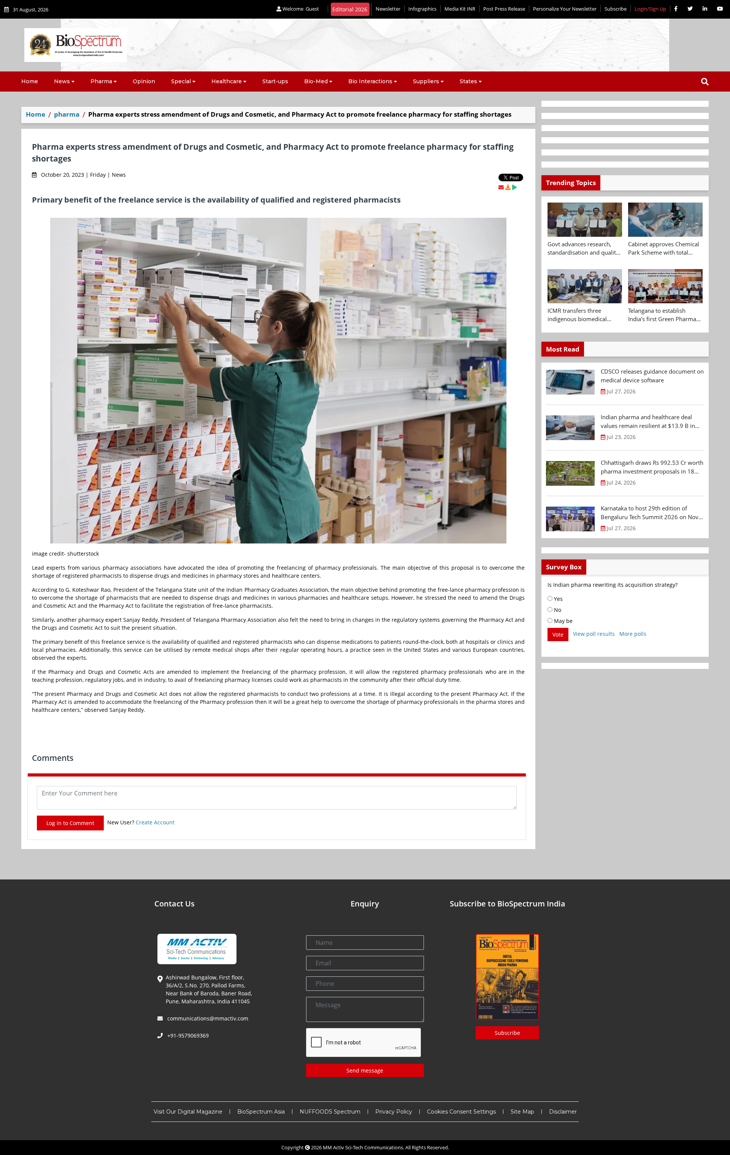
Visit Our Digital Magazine (188, 1111)
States (468, 81)
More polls (632, 633)
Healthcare (226, 81)
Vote (557, 634)
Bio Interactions (370, 81)
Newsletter (388, 8)
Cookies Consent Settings (461, 1111)
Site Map (522, 1111)
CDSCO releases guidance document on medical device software (652, 376)
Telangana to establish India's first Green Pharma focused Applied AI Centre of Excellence (665, 315)
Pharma (101, 81)
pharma (66, 114)
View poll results (594, 633)
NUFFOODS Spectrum (330, 1111)
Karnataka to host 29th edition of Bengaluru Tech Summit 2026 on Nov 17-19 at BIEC (649, 512)
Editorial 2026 (349, 9)
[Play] (514, 187)
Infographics (422, 8)
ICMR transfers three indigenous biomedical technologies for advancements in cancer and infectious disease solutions (585, 315)
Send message (364, 1070)
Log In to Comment (70, 823)
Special (181, 81)
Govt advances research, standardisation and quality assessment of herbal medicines (583, 248)
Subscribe (616, 8)
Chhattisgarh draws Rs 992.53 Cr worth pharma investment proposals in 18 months (652, 467)
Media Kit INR (459, 8)
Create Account (155, 822)
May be (562, 620)
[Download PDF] (508, 187)
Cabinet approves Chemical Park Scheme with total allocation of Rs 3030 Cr (663, 248)
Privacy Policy (393, 1111)
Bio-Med (316, 81)
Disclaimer (563, 1111)
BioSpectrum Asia (261, 1111)
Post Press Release (504, 8)
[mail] (501, 187)
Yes (557, 598)
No (556, 609)
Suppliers (426, 81)
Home (29, 81)
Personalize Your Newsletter (565, 8)
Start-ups (275, 81)
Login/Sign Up (650, 8)
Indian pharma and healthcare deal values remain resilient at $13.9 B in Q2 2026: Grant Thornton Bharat (648, 421)
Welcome (300, 8)
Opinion (144, 81)
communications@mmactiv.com (207, 1018)
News (62, 81)
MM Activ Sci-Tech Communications (363, 1147)
